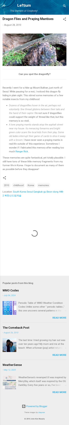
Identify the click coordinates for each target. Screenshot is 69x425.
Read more (59, 317)
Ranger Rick (22, 151)
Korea (31, 185)
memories (43, 185)
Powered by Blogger (36, 406)
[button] (64, 19)
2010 (6, 185)
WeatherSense (12, 365)
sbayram (41, 412)
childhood (18, 185)
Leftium (24, 5)
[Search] (64, 6)
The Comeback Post (16, 327)
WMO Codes (11, 290)
